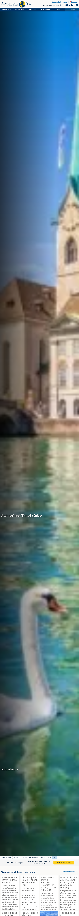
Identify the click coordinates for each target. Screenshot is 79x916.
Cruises (24, 857)
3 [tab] (41, 805)
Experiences (19, 9)
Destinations (6, 9)
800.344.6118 (68, 5)
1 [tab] (35, 805)
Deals (49, 857)
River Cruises (34, 857)
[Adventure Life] (16, 3)
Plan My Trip (45, 9)
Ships (43, 857)
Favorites (74, 2)
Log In (65, 2)
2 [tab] (38, 805)
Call (39, 863)
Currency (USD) (56, 2)
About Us (32, 9)
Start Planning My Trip (63, 862)
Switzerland (6, 857)
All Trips (16, 857)
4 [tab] (44, 805)
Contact (58, 9)
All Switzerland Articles (68, 871)
